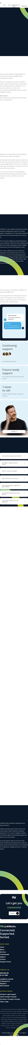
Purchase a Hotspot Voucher (10, 999)
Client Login (4, 1002)
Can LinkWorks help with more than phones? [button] (11, 493)
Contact (3, 959)
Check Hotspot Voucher (8, 997)
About (2, 949)
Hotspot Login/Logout (8, 994)
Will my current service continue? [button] (10, 478)
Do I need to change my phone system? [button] (10, 463)
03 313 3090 (4, 975)
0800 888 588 (4, 973)
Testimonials (4, 954)
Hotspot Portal (5, 962)
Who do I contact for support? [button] (9, 471)
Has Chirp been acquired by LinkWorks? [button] (12, 456)
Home (2, 947)
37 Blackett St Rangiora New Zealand (5, 983)
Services (3, 952)
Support (3, 957)
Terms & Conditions (21, 1033)
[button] (7, 104)
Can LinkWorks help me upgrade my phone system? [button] (11, 486)
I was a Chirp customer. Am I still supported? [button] (10, 501)
